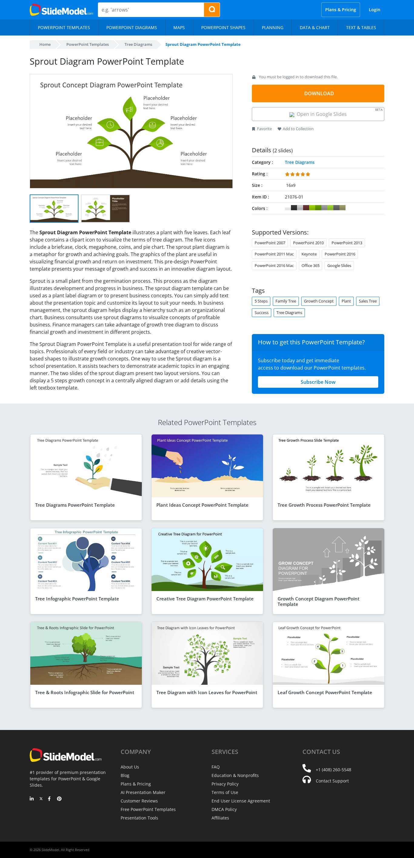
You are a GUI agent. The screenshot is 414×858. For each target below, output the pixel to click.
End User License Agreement (241, 801)
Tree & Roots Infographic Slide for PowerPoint (84, 692)
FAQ (216, 767)
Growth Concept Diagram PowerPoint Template (318, 601)
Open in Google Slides (338, 112)
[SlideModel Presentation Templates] (61, 10)
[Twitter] (41, 799)
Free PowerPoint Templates (148, 809)
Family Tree (285, 301)
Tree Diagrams (138, 44)
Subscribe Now (318, 382)
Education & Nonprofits (235, 775)
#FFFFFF (288, 208)
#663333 (306, 208)
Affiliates (220, 818)
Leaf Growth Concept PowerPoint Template (325, 692)
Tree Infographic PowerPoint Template (77, 599)
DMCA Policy (224, 809)
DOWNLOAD (319, 93)
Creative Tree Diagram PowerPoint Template (205, 599)
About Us (130, 767)
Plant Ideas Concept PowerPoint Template (202, 505)
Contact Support (332, 781)
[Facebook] (50, 799)
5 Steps (261, 301)
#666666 (336, 208)
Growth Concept (319, 301)
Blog (125, 775)
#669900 (318, 208)
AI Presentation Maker (143, 792)
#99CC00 (312, 208)
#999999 (324, 208)
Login (374, 9)
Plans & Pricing (340, 9)
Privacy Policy (225, 784)
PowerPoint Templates (87, 44)
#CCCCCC (300, 208)
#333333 (294, 208)
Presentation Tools (139, 818)
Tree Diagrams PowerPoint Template (75, 505)
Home (45, 44)
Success (262, 312)
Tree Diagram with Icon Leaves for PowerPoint (206, 692)
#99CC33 (330, 208)
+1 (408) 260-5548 (333, 769)
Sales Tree (368, 301)
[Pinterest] (59, 799)
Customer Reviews (139, 801)
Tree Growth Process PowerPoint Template (324, 505)
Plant (346, 301)
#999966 (342, 208)
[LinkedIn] (32, 799)
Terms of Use (225, 792)
